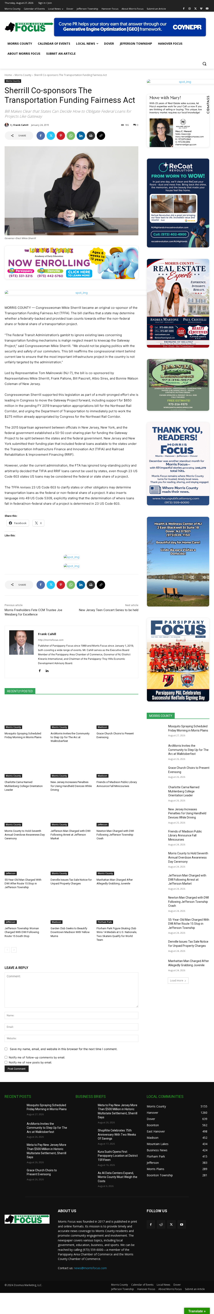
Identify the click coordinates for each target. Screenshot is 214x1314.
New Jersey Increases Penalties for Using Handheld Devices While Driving (71, 786)
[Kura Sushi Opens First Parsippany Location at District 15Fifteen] (85, 1156)
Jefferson (102, 824)
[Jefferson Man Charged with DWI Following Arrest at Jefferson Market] (71, 811)
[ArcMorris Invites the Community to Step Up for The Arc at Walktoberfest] (71, 714)
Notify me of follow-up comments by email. (37, 1057)
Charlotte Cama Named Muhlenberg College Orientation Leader (24, 786)
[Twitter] (195, 8)
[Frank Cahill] (7, 125)
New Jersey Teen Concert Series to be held (108, 610)
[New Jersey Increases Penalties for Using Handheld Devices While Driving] (71, 763)
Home (8, 75)
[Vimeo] (201, 8)
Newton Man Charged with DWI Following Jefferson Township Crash (115, 834)
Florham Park (105, 922)
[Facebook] (183, 8)
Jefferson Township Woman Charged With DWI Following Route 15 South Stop (22, 932)
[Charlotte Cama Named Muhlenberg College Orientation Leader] (25, 763)
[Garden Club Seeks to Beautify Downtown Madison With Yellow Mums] (71, 909)
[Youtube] (207, 8)
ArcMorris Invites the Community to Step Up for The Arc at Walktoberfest (70, 737)
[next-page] (14, 950)
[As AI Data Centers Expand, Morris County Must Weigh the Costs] (85, 1177)
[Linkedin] (81, 135)
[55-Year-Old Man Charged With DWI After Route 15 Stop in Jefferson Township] (25, 860)
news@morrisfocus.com (90, 1268)
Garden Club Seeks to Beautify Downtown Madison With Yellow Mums (70, 932)
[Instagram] (189, 8)
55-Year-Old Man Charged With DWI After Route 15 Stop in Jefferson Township (23, 883)
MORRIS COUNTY (160, 716)
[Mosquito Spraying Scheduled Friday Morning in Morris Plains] (25, 714)
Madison (102, 727)
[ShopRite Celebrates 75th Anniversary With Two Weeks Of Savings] (85, 1135)
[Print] (91, 135)
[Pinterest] (61, 135)
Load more (176, 980)
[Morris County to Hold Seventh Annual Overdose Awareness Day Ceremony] (25, 811)
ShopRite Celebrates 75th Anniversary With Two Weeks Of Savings (117, 1134)
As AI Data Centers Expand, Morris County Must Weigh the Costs (117, 1177)
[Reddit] (161, 1224)
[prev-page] (7, 950)
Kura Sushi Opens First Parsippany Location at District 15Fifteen (118, 1155)
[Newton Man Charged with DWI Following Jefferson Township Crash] (117, 811)
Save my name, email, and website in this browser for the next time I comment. (63, 1049)
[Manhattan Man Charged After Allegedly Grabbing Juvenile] (117, 860)
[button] (204, 64)
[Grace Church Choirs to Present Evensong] (117, 714)
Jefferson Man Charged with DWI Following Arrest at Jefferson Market (70, 834)
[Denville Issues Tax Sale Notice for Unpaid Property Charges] (71, 860)
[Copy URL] (101, 135)
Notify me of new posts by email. (30, 1062)
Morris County (23, 75)
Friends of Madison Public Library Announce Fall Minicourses (185, 835)
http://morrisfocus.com (51, 639)
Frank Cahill (20, 124)
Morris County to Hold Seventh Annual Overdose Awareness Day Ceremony (25, 834)
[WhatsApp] (71, 135)
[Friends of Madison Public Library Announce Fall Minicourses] (117, 763)
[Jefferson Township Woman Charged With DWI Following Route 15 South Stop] (25, 909)
